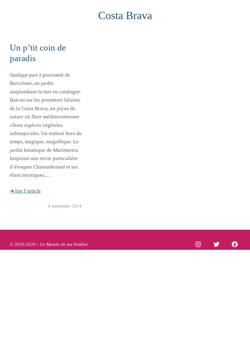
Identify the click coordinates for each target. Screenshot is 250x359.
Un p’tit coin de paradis (38, 53)
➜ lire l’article (25, 191)
